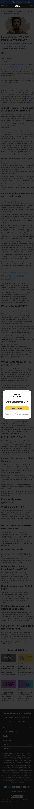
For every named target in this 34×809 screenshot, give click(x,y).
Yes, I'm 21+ (17, 408)
